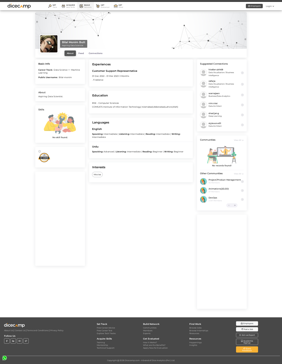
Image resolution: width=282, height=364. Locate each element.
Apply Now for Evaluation (155, 348)
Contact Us (20, 330)
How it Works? (150, 342)
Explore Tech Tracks (106, 333)
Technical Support (105, 348)
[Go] (242, 181)
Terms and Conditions (37, 330)
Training (101, 342)
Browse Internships (198, 330)
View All (238, 140)
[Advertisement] (60, 219)
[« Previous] (229, 205)
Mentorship (102, 345)
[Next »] (234, 205)
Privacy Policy (57, 330)
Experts (146, 333)
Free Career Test (104, 330)
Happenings (195, 342)
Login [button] (269, 6)
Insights (193, 345)
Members (147, 330)
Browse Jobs (195, 328)
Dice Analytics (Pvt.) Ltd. (163, 360)
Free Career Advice (106, 328)
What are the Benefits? (154, 345)
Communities (150, 328)
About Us (8, 330)
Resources (194, 333)
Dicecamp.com (132, 360)
